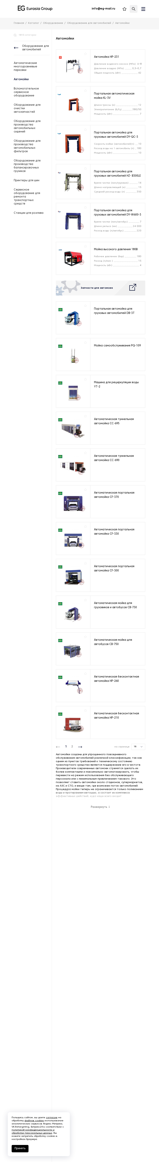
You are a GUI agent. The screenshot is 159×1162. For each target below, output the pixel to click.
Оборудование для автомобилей (35, 48)
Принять (20, 1148)
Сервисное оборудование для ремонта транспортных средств (27, 197)
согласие (51, 1117)
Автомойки (21, 79)
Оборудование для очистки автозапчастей (27, 108)
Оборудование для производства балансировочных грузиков (27, 166)
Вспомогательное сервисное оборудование (26, 92)
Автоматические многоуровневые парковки (25, 66)
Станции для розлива (28, 213)
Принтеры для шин (26, 180)
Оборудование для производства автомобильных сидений (27, 126)
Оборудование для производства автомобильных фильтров (27, 146)
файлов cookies (34, 1121)
